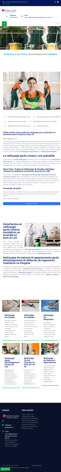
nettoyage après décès (44, 253)
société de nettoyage (20, 159)
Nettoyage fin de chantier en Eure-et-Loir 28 (29, 362)
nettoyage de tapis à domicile (29, 152)
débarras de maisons (52, 275)
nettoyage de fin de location (32, 269)
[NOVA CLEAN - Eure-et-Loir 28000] (9, 11)
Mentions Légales (36, 465)
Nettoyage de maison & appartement (50, 360)
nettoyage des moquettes (49, 152)
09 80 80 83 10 (14, 17)
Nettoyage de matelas (29, 316)
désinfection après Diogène (11, 277)
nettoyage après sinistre (32, 249)
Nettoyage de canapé (9, 316)
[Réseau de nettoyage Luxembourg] (55, 2)
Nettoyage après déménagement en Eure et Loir (12, 362)
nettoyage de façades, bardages (31, 175)
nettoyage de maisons (25, 273)
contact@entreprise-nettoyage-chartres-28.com (38, 17)
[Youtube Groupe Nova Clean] (57, 2)
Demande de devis (7, 43)
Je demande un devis (31, 204)
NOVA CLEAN (14, 465)
